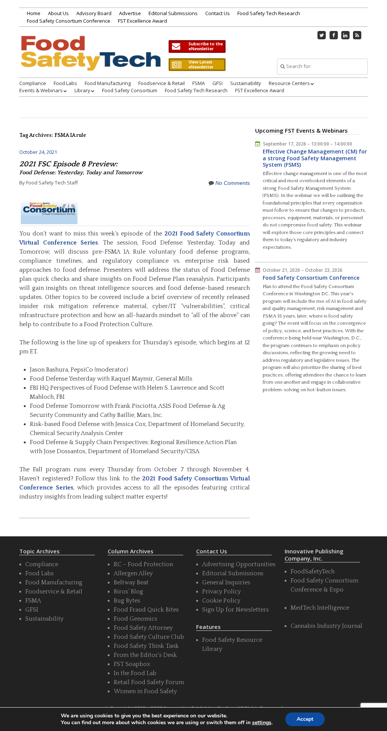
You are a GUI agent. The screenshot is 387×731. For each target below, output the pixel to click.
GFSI (217, 83)
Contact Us (217, 13)
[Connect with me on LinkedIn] (345, 35)
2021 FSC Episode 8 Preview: (80, 168)
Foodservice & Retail (161, 83)
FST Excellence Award (142, 20)
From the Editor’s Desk (145, 655)
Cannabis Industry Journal (326, 626)
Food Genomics (135, 618)
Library (82, 90)
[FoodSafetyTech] (90, 61)
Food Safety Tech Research (268, 13)
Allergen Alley (133, 573)
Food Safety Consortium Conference (68, 20)
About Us (58, 13)
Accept (305, 719)
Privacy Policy (221, 591)
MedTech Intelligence (320, 607)
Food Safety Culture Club (149, 636)
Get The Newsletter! (197, 46)
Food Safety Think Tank (146, 646)
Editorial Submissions (173, 13)
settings (261, 722)
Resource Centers (289, 83)
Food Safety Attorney (143, 627)
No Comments (232, 183)
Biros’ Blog (128, 591)
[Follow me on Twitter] (322, 35)
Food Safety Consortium (129, 90)
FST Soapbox (132, 664)
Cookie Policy (221, 600)
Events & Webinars (41, 90)
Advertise (130, 13)
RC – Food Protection (143, 564)
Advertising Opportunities (239, 564)
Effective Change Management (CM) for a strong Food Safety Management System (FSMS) (315, 158)
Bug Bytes (127, 600)
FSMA (198, 83)
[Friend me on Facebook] (334, 35)
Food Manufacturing (108, 83)
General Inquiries (226, 582)
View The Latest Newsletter (197, 64)
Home (33, 13)
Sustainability (245, 83)
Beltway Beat (131, 582)
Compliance (32, 83)
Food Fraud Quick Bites (146, 609)
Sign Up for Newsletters (235, 609)
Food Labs (65, 83)
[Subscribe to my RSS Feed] (357, 35)
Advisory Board (93, 13)
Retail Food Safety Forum (149, 682)
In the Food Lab (135, 673)
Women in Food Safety (145, 691)
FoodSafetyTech (312, 571)
